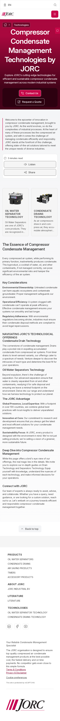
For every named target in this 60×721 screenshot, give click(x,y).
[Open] (54, 14)
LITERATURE (14, 600)
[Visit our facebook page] (17, 626)
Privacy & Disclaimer (16, 672)
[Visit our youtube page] (26, 626)
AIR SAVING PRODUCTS (20, 568)
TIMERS (12, 572)
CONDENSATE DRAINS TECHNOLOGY (27, 617)
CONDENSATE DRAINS (19, 563)
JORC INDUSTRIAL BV (19, 589)
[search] (55, 4)
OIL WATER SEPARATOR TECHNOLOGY (27, 612)
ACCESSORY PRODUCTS (20, 577)
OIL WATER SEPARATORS (20, 559)
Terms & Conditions (16, 669)
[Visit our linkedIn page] (9, 626)
